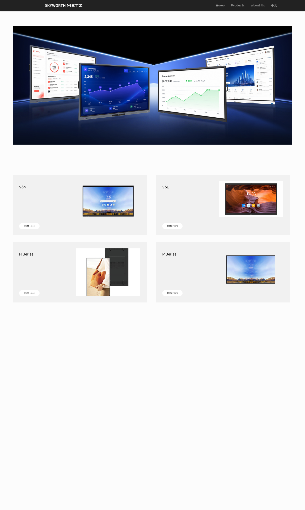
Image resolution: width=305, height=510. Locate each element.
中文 (274, 5)
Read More (29, 226)
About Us (258, 5)
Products (238, 5)
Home (220, 5)
